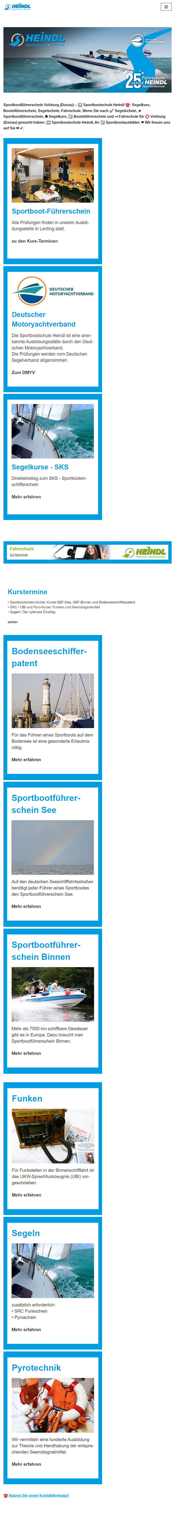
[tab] (27, 575)
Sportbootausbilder (27, 575)
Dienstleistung (71, 575)
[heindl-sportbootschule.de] (17, 6)
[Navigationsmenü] (166, 7)
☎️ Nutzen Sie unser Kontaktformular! (36, 1495)
